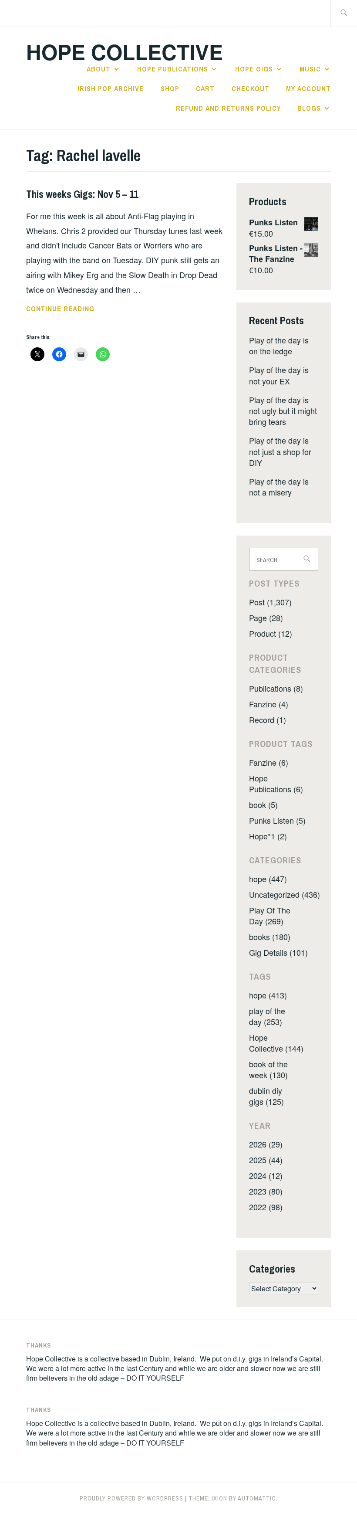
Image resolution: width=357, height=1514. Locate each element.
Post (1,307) (270, 602)
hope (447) (268, 878)
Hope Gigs (254, 69)
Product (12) (270, 633)
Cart (205, 88)
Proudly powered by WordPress (131, 1498)
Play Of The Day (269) (269, 915)
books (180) (269, 936)
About (99, 69)
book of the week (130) (268, 1069)
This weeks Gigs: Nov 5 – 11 (82, 194)
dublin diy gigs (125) (266, 1096)
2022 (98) (266, 1206)
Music (310, 69)
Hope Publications (172, 69)
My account (308, 88)
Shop (170, 88)
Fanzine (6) (268, 762)
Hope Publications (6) (276, 783)
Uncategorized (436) (284, 894)
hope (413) (268, 995)
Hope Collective (124, 52)
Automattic (257, 1498)
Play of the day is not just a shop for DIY (280, 451)
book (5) (263, 804)
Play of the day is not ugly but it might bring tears (283, 410)
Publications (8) (276, 688)
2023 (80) (266, 1191)
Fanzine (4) (268, 703)
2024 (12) (266, 1175)
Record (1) (267, 719)
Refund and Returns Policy (228, 108)
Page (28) (266, 617)
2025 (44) (266, 1159)
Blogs (309, 108)
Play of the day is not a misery (279, 486)
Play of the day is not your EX (279, 375)
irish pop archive (110, 88)
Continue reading (72, 309)
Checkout (250, 88)
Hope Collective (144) (276, 1043)
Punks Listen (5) (277, 820)
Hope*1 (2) (268, 836)
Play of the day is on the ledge (279, 345)
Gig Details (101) (278, 952)
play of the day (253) (267, 1016)
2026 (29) (266, 1144)
